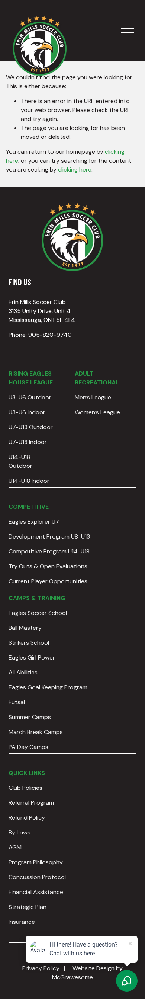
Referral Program (31, 803)
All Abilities (23, 672)
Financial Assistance (36, 892)
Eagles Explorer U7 (34, 522)
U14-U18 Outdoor (20, 461)
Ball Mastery (25, 628)
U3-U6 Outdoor (30, 397)
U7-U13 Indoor (28, 442)
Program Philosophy (36, 862)
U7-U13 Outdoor (31, 427)
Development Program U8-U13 (49, 536)
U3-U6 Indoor (27, 412)
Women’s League (97, 412)
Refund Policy (27, 817)
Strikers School (29, 643)
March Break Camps (36, 732)
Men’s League (93, 397)
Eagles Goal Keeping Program (48, 687)
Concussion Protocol (37, 877)
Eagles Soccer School (38, 613)
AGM (15, 847)
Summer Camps (30, 717)
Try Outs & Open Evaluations (48, 566)
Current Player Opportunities (48, 581)
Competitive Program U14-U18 (49, 551)
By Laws (19, 832)
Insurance (22, 922)
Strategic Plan (27, 907)
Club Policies (25, 788)
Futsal (17, 702)
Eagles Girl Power (32, 657)
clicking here (74, 169)
